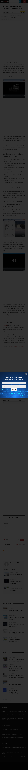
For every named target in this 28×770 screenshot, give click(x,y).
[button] (26, 373)
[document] (14, 385)
